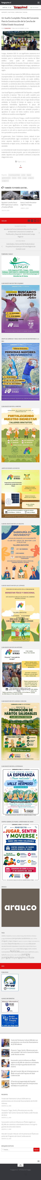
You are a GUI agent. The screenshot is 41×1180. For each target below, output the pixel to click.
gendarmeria (8, 949)
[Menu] (38, 2)
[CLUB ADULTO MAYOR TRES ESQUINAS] (20, 332)
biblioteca (29, 936)
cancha (23, 175)
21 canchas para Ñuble (14, 175)
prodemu (36, 952)
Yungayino (7, 28)
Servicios (18, 12)
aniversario (14, 936)
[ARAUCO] (20, 926)
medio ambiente (32, 949)
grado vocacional (6, 178)
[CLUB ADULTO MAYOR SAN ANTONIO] (20, 695)
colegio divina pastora (23, 941)
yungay (24, 178)
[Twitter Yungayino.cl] (32, 220)
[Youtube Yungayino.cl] (35, 220)
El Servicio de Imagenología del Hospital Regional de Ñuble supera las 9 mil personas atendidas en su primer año (24, 1083)
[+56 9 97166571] (38, 220)
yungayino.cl (5, 181)
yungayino (30, 178)
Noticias (11, 12)
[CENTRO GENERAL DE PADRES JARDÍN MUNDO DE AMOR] (20, 880)
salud (3, 955)
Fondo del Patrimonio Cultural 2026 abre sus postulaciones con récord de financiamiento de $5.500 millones (24, 1042)
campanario (16, 938)
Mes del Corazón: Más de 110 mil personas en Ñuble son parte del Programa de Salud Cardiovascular (24, 1073)
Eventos (21, 946)
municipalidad (5, 952)
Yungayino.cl (6, 2)
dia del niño (22, 944)
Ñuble (19, 178)
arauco (19, 936)
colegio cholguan (13, 941)
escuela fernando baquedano (9, 946)
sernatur (12, 955)
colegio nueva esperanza (33, 941)
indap (18, 949)
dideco (26, 944)
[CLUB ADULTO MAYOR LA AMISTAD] (20, 462)
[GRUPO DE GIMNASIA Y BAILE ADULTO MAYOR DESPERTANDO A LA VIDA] (20, 400)
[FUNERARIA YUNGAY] (20, 277)
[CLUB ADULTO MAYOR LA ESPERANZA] (20, 815)
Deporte (4, 12)
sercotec (8, 955)
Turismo (19, 955)
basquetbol (23, 936)
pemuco (31, 952)
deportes (17, 944)
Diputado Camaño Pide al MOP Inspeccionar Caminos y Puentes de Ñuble (9, 205)
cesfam (31, 938)
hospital (14, 949)
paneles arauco (24, 952)
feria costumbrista (28, 946)
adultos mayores (6, 936)
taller (15, 955)
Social (25, 12)
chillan (35, 938)
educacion (32, 943)
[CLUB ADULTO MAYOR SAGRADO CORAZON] (20, 760)
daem (5, 944)
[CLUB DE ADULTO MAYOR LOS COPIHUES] (20, 641)
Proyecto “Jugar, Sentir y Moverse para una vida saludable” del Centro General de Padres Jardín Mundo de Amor (25, 1052)
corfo (2, 944)
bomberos (8, 938)
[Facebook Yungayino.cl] (29, 220)
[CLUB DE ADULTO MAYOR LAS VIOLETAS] (20, 579)
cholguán (4, 941)
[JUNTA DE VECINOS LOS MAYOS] (20, 517)
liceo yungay (24, 949)
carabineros (25, 938)
